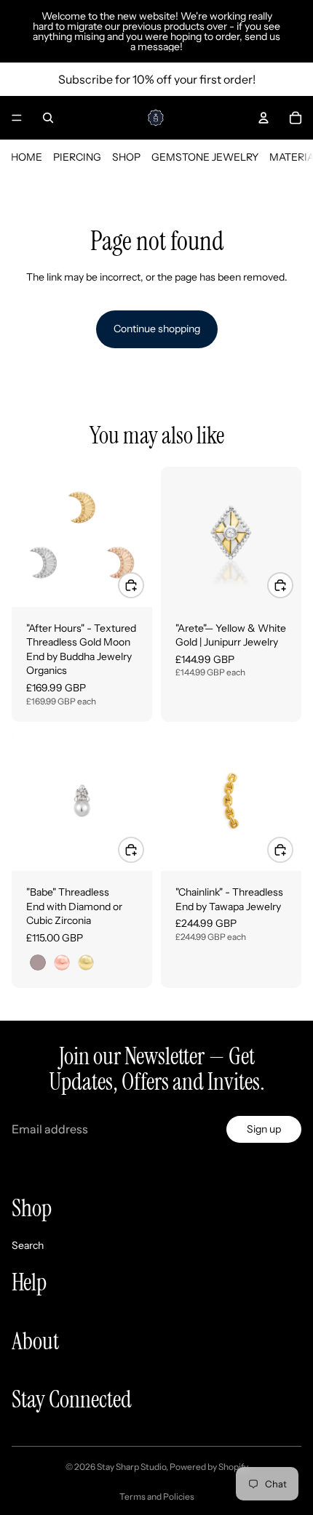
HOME (26, 157)
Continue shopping (157, 328)
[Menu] (16, 117)
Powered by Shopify (209, 1466)
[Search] (48, 118)
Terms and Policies (156, 1496)
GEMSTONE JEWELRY (204, 157)
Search (28, 1244)
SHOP (126, 157)
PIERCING (77, 157)
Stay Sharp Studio (131, 1466)
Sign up (264, 1129)
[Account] (263, 118)
